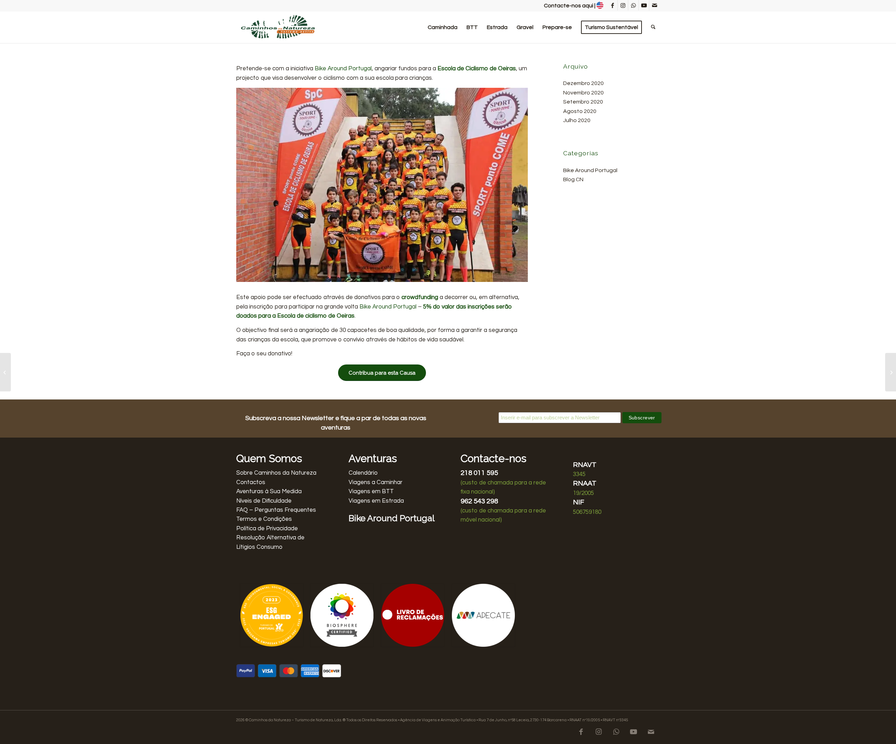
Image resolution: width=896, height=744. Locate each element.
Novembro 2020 (583, 92)
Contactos (250, 482)
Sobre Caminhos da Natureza (276, 473)
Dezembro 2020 (583, 83)
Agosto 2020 (579, 111)
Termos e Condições (264, 519)
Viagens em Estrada (376, 501)
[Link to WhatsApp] (633, 5)
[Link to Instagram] (623, 5)
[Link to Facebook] (612, 5)
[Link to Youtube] (644, 5)
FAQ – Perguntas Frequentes (276, 510)
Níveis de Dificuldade (264, 501)
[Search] (653, 27)
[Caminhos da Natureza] (278, 27)
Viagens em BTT (371, 491)
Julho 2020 (576, 120)
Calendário (363, 473)
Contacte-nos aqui (568, 5)
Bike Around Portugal (343, 68)
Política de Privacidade (267, 528)
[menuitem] (442, 27)
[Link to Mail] (654, 5)
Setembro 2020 (583, 102)
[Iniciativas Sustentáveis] (890, 372)
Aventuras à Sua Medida (269, 491)
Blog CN (573, 179)
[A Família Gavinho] (5, 372)
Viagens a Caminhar (375, 482)
